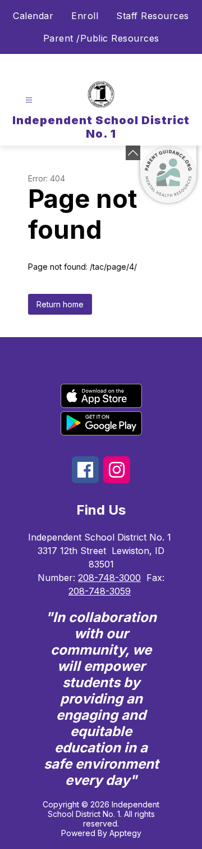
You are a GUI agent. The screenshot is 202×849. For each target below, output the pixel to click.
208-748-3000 (109, 577)
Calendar (33, 15)
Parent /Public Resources (101, 38)
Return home (60, 304)
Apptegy (125, 833)
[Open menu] (28, 100)
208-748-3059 (99, 591)
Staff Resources (152, 15)
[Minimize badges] (133, 153)
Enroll (84, 15)
